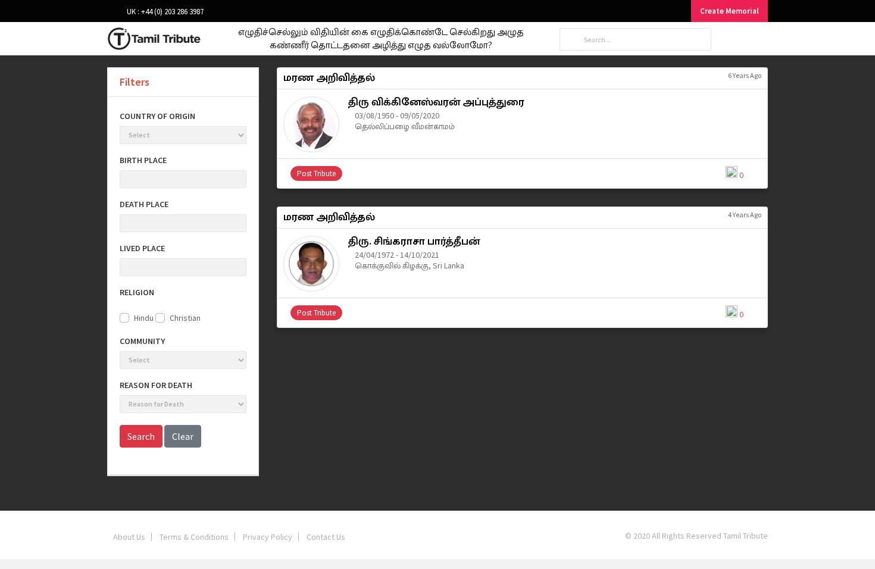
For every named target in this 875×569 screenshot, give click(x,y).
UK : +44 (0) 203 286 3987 (164, 12)
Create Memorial (729, 11)
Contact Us (326, 537)
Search (141, 436)
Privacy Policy (267, 537)
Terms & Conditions (194, 537)
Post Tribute (316, 173)
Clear (182, 436)
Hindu (144, 317)
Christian (185, 317)
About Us (129, 537)
